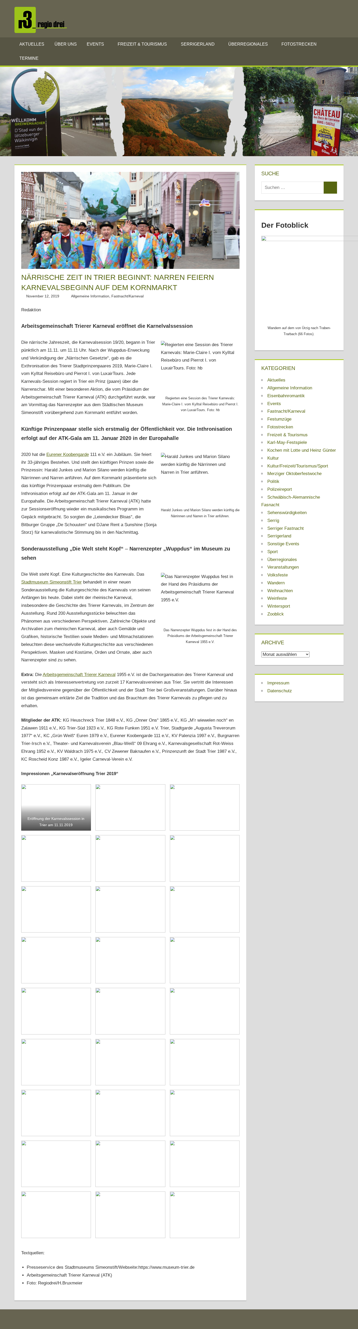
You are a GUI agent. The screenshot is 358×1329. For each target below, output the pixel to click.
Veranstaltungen (283, 567)
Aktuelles (31, 44)
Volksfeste (277, 575)
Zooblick (275, 614)
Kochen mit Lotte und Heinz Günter (301, 450)
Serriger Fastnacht (285, 528)
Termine (29, 58)
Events (95, 44)
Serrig (273, 520)
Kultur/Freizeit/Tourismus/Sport (297, 466)
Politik (273, 481)
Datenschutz (279, 690)
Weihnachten (280, 590)
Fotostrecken (299, 44)
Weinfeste (277, 598)
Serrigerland (198, 44)
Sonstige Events (283, 543)
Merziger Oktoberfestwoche (294, 473)
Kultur (273, 458)
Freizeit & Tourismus (142, 44)
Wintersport (278, 606)
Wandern (276, 582)
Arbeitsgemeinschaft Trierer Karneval (79, 674)
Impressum (278, 682)
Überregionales (248, 44)
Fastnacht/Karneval (127, 296)
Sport (272, 551)
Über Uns (66, 44)
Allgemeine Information (90, 296)
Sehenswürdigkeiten (287, 512)
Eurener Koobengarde (67, 454)
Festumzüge (279, 419)
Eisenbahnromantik (286, 395)
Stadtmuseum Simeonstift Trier (51, 582)
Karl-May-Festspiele (287, 442)
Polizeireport (279, 489)
